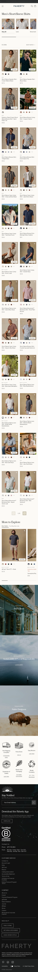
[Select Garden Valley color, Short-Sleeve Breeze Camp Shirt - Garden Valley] (24, 112)
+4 (32, 228)
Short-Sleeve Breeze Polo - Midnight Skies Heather (27, 234)
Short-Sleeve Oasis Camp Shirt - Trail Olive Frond (9, 234)
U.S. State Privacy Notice (28, 966)
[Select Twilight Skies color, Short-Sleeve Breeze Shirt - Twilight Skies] (3, 152)
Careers (4, 910)
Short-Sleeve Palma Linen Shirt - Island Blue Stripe (9, 309)
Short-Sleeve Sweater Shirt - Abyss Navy (27, 80)
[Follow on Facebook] (8, 962)
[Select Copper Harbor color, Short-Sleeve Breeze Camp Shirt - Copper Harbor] (21, 112)
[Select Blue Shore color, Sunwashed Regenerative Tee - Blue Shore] (34, 564)
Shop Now (19, 715)
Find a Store (8, 925)
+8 (13, 190)
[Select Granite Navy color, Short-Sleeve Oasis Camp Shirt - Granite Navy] (21, 266)
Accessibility (5, 966)
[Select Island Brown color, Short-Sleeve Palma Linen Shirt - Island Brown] (11, 305)
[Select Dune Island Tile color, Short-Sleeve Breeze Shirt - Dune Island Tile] (6, 152)
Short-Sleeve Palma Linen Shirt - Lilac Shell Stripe (27, 463)
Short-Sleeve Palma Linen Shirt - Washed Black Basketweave (27, 422)
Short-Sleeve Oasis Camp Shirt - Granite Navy (27, 270)
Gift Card (4, 867)
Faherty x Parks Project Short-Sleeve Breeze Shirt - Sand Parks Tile (10, 119)
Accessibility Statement (8, 874)
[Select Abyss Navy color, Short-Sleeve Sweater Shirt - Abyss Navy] (6, 74)
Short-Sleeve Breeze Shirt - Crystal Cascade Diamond (27, 347)
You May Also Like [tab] (14, 526)
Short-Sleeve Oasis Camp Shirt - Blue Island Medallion (9, 385)
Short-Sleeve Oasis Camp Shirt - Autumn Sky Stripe (9, 347)
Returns (4, 869)
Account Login (6, 863)
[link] (8, 26)
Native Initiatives (6, 901)
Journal (4, 904)
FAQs (3, 865)
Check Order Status (10, 935)
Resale (5, 899)
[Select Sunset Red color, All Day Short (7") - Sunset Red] (6, 564)
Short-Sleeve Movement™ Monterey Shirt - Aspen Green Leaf (9, 502)
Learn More (19, 664)
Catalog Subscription (8, 872)
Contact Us (5, 861)
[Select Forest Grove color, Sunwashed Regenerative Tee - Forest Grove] (31, 564)
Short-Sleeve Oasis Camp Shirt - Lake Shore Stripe (27, 196)
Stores (3, 908)
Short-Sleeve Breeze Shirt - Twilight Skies (9, 157)
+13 (14, 564)
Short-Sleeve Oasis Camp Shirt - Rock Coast (9, 272)
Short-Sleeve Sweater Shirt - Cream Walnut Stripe (9, 80)
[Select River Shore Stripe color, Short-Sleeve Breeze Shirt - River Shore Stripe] (11, 152)
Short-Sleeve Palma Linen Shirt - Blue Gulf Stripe (9, 461)
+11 (32, 304)
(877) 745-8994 (11, 847)
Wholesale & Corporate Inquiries (8, 913)
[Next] (37, 1)
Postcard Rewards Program (9, 897)
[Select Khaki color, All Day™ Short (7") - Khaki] (3, 564)
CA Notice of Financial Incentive (8, 879)
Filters (4, 45)
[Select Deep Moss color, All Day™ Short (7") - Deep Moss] (8, 564)
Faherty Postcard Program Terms (9, 882)
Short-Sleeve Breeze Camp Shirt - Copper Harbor (27, 118)
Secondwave (32, 777)
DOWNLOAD (7, 821)
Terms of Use (5, 876)
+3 (32, 112)
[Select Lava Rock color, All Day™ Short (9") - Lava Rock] (11, 564)
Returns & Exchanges (11, 930)
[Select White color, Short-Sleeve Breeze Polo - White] (29, 228)
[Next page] (24, 513)
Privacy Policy (17, 966)
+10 (14, 152)
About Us (4, 893)
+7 (13, 304)
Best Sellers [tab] (5, 526)
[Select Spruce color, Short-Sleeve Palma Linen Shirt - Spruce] (29, 457)
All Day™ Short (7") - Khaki (9, 569)
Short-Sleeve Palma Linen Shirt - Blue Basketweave (27, 385)
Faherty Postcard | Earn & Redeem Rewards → (19, 1)
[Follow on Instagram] (12, 962)
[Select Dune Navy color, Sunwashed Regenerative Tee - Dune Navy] (29, 564)
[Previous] (0, 1)
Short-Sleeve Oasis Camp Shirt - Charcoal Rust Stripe (9, 196)
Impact (4, 895)
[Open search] (32, 6)
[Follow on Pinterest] (3, 962)
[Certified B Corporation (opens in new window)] (19, 834)
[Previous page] (13, 513)
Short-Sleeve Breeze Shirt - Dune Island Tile (27, 157)
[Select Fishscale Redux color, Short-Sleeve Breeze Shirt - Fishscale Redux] (8, 152)
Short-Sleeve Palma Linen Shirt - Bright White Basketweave (9, 424)
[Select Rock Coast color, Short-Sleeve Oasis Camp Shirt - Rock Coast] (3, 266)
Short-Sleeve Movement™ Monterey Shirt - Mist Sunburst (27, 500)
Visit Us (19, 614)
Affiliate (4, 906)
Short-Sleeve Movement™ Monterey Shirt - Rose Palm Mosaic (27, 309)
